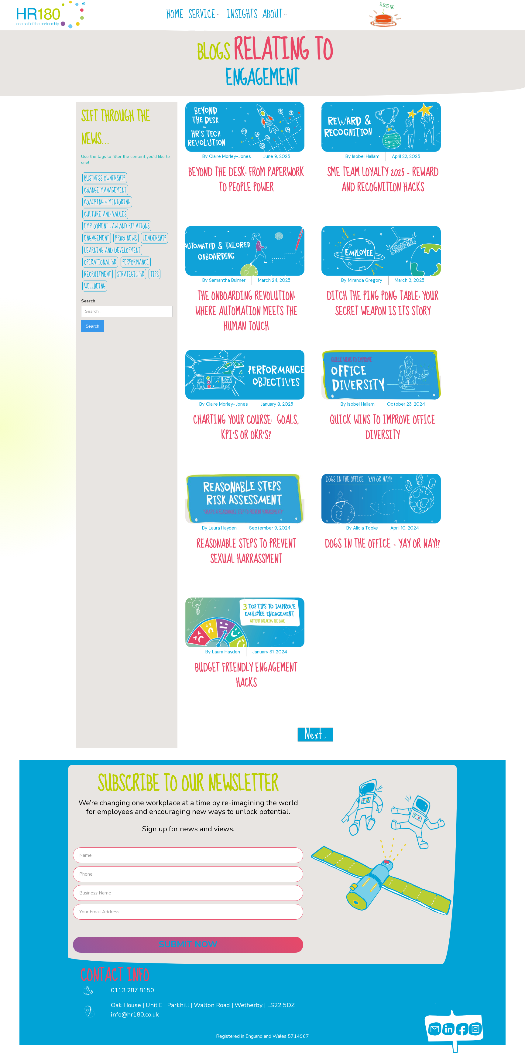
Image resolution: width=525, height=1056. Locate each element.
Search (88, 301)
